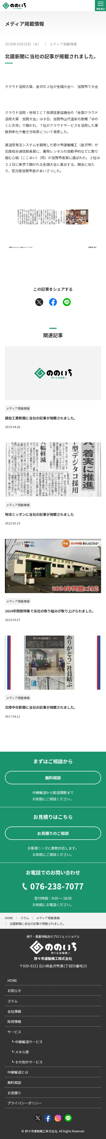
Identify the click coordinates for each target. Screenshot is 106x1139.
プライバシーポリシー (24, 1102)
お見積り (14, 1092)
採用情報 (14, 1021)
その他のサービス (28, 1061)
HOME (12, 980)
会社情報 (14, 1011)
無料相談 (14, 1082)
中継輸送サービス (28, 1041)
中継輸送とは (17, 1072)
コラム (12, 1000)
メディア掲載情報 (63, 43)
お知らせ (14, 990)
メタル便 (21, 1051)
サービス (14, 1031)
